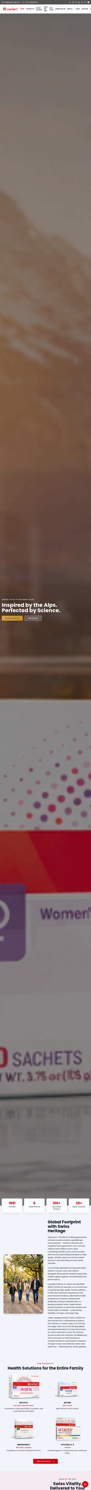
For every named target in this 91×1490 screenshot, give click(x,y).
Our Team (51, 9)
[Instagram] (73, 2)
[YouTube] (76, 2)
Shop (78, 9)
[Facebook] (70, 2)
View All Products (44, 1461)
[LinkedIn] (79, 2)
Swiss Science (39, 9)
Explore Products (12, 618)
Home (22, 9)
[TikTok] (88, 2)
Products (30, 9)
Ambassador (60, 9)
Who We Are (46, 9)
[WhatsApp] (82, 2)
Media (69, 9)
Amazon (85, 9)
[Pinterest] (85, 2)
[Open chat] (85, 1484)
